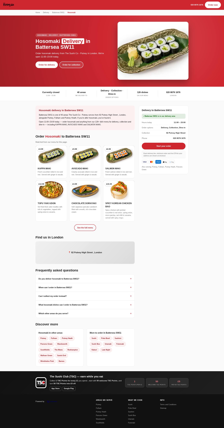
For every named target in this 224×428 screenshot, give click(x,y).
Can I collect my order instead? (52, 296)
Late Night (106, 350)
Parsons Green (46, 344)
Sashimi (118, 338)
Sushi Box (96, 344)
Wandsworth (62, 344)
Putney (43, 338)
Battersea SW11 (58, 12)
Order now (213, 5)
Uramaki (108, 344)
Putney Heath (67, 338)
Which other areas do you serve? (53, 313)
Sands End (61, 355)
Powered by (40, 401)
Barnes (61, 361)
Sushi (94, 338)
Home (38, 12)
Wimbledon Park (47, 361)
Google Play (69, 388)
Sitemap (163, 408)
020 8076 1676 (197, 5)
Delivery (46, 12)
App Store (55, 388)
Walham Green (46, 355)
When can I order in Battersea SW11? (55, 287)
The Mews (59, 350)
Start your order (163, 146)
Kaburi (94, 350)
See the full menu (85, 228)
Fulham (54, 338)
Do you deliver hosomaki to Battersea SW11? (58, 279)
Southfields (45, 350)
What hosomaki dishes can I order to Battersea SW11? (63, 305)
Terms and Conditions (168, 404)
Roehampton (73, 350)
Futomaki (120, 344)
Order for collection (71, 65)
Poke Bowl (105, 338)
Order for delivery (47, 65)
